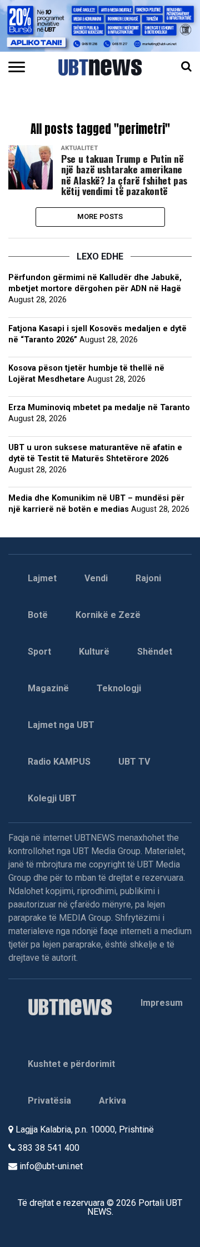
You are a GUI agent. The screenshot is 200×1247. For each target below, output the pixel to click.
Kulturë (94, 651)
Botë (38, 615)
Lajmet (42, 578)
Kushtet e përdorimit (71, 1064)
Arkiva (112, 1100)
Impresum (162, 1002)
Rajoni (148, 578)
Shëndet (154, 651)
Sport (39, 651)
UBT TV (134, 761)
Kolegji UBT (52, 798)
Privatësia (49, 1100)
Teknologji (119, 688)
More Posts (100, 216)
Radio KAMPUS (59, 761)
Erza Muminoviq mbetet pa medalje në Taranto (99, 407)
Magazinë (48, 688)
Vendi (96, 578)
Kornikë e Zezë (108, 615)
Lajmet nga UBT (61, 725)
